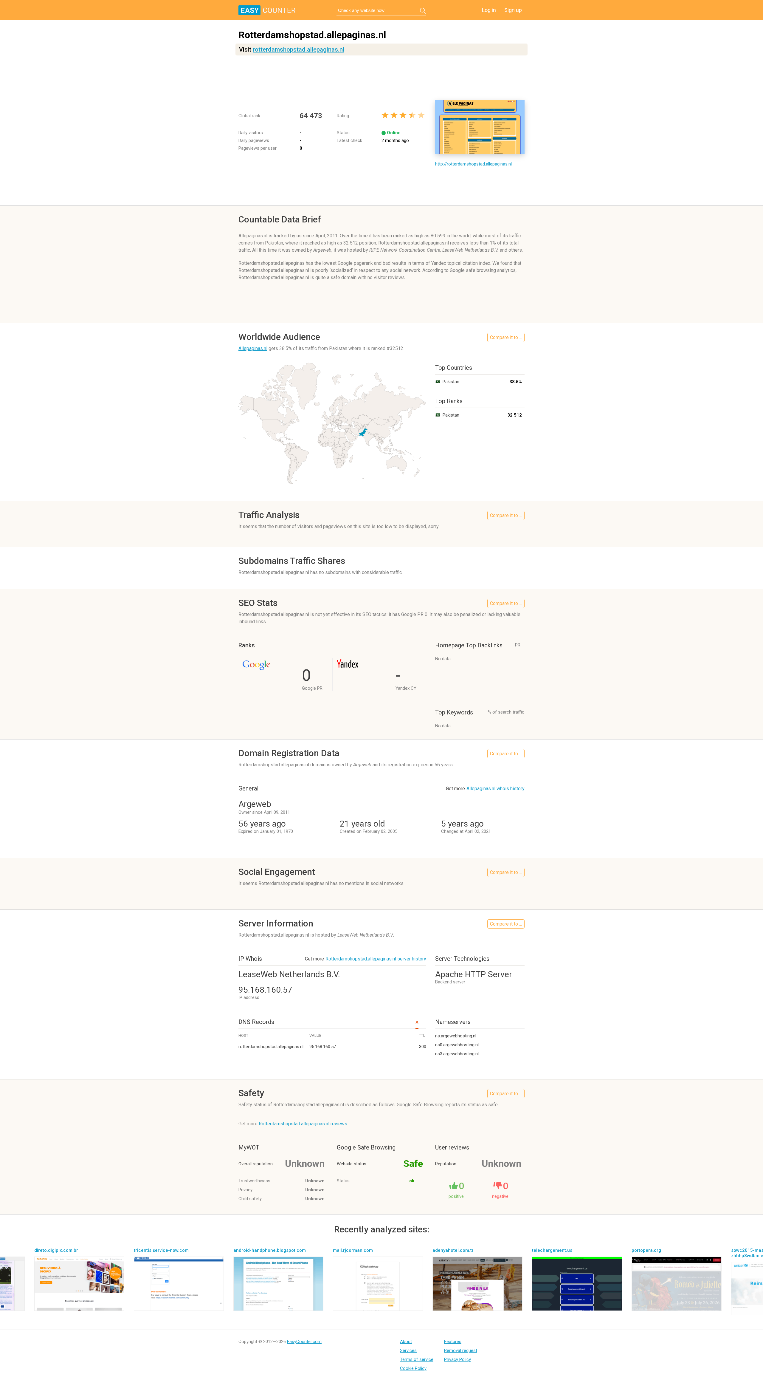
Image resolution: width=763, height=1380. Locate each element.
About (406, 1341)
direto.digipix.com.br (56, 1250)
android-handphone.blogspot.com (269, 1250)
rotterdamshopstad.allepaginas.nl (298, 49)
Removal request (460, 1350)
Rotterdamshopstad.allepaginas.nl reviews (303, 1124)
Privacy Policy (457, 1359)
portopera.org (646, 1250)
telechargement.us (552, 1250)
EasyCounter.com (304, 1341)
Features (452, 1341)
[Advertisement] (381, 77)
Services (408, 1350)
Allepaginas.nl (252, 348)
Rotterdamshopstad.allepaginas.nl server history (375, 959)
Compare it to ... (506, 337)
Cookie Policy (413, 1368)
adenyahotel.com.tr (453, 1250)
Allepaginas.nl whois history (495, 788)
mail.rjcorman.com (353, 1250)
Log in (489, 10)
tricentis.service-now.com (161, 1250)
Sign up (513, 10)
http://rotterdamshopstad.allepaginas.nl (473, 164)
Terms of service (416, 1359)
